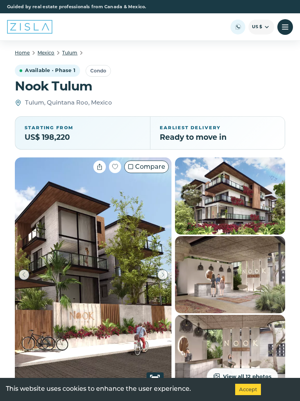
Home (22, 53)
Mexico (46, 53)
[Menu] (285, 27)
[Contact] (237, 27)
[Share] (99, 167)
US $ (257, 26)
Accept (248, 389)
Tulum (69, 53)
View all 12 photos (247, 376)
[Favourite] (115, 167)
